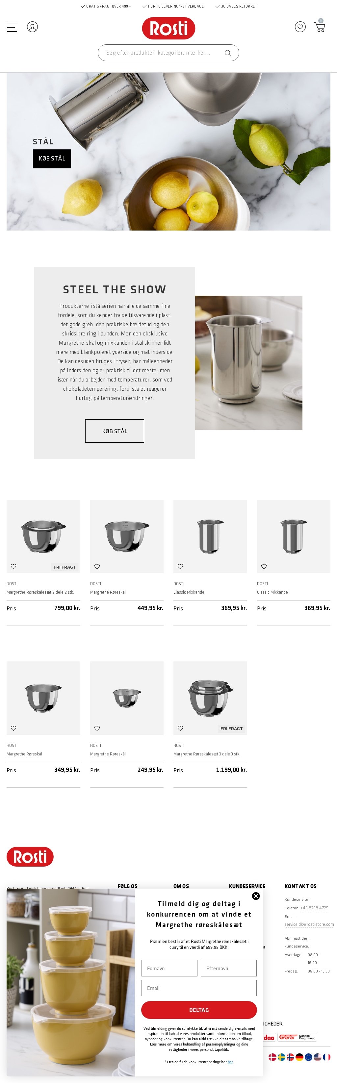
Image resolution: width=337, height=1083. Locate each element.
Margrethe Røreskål (108, 592)
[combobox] (168, 52)
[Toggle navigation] (12, 26)
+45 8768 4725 (314, 908)
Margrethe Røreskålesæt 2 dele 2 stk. (40, 592)
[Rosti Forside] (168, 28)
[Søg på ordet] (227, 52)
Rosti (12, 584)
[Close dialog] (256, 896)
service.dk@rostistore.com (309, 924)
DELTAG (199, 1010)
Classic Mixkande (188, 592)
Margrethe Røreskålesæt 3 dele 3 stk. (206, 754)
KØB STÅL (114, 431)
